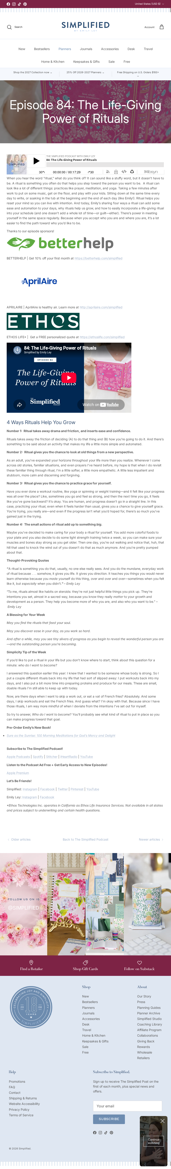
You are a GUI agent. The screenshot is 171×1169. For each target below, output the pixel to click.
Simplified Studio (149, 1019)
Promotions (17, 1081)
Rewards (143, 1047)
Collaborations (147, 1035)
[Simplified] (85, 27)
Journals (86, 49)
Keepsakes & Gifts (86, 61)
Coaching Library (149, 1024)
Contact (14, 1092)
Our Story (144, 996)
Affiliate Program (149, 1030)
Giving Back (146, 1041)
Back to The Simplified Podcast (85, 839)
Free (127, 61)
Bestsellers (42, 49)
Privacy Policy (19, 1109)
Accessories (110, 49)
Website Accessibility (24, 1104)
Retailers (143, 1058)
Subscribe (109, 1119)
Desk (131, 49)
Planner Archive (148, 1013)
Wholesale (144, 1052)
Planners (65, 49)
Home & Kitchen (52, 61)
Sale (111, 61)
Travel (148, 49)
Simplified (25, 1148)
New (21, 49)
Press (141, 1002)
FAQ (12, 1087)
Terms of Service (21, 1115)
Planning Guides (149, 1007)
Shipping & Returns (23, 1098)
